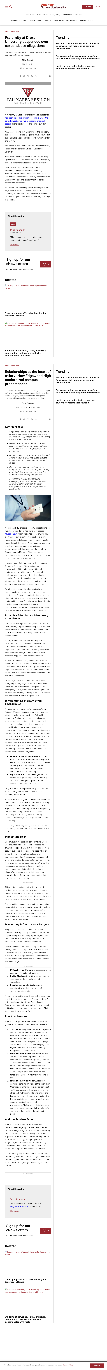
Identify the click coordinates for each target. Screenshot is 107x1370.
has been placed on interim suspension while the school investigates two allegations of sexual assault (26, 121)
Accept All (96, 1365)
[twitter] (28, 76)
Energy (48, 20)
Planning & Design (18, 20)
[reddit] (32, 76)
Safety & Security (88, 20)
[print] (50, 76)
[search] (10, 6)
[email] (35, 76)
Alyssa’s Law (11, 534)
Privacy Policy (68, 1365)
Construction (36, 20)
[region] (53, 1365)
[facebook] (20, 76)
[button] (6, 6)
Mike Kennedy (28, 60)
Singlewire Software (19, 1206)
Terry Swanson (28, 403)
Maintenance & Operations (65, 20)
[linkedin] (24, 76)
